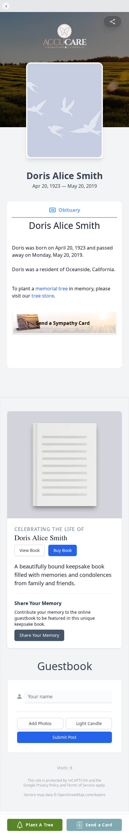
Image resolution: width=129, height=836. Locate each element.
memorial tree (51, 288)
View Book (30, 550)
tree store (43, 295)
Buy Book (62, 550)
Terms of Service (81, 785)
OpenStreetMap (71, 794)
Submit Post (64, 737)
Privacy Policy (47, 785)
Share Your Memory (39, 635)
